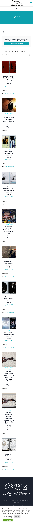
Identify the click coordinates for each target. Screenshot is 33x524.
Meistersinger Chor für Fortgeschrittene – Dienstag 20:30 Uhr (8, 229)
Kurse (11, 113)
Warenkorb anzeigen (17, 43)
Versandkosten (9, 93)
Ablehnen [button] (17, 516)
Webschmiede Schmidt (21, 501)
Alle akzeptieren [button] (8, 520)
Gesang (6, 113)
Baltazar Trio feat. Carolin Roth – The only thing (8, 78)
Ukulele (9, 115)
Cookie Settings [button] (7, 517)
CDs (9, 74)
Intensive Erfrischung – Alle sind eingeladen (8, 188)
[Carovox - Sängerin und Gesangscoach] (16, 3)
